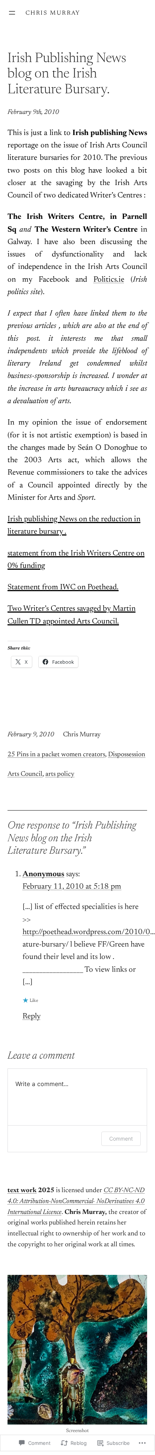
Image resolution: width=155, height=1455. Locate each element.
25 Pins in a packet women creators (56, 754)
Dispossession (126, 754)
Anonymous (43, 874)
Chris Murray (53, 13)
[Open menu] (12, 12)
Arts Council (25, 774)
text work (22, 1190)
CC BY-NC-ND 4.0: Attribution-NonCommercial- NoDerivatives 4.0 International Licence (76, 1201)
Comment (121, 1138)
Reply (32, 1017)
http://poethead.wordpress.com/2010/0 (86, 932)
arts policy (59, 774)
